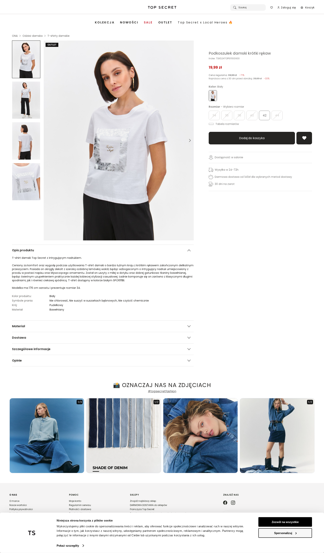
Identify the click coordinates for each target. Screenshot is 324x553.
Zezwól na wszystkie (285, 522)
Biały (52, 296)
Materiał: (17, 309)
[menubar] (164, 22)
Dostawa (19, 337)
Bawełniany (57, 309)
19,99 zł (215, 67)
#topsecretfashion (162, 391)
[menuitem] (104, 23)
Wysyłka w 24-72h (226, 170)
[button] (35, 505)
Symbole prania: (22, 300)
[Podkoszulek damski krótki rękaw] (26, 59)
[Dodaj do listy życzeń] (304, 138)
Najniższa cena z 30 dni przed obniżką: (239, 78)
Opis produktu (23, 250)
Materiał (18, 326)
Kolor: (216, 87)
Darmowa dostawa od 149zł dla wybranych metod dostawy (253, 177)
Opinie (17, 360)
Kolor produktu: (22, 296)
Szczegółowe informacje (31, 349)
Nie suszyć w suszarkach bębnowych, (93, 300)
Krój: (14, 305)
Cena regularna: (226, 75)
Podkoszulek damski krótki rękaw (240, 53)
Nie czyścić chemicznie (133, 300)
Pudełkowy (56, 305)
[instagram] (233, 503)
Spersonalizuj (283, 532)
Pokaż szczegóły (68, 545)
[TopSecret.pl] (162, 8)
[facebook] (225, 503)
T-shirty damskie (58, 35)
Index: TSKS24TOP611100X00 (224, 58)
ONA (15, 35)
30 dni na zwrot (225, 184)
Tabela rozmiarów (227, 124)
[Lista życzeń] (271, 7)
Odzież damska (32, 35)
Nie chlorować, (59, 300)
